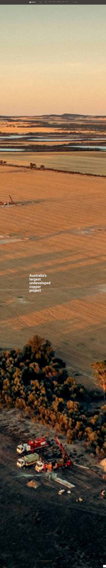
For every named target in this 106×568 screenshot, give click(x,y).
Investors (54, 1)
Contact (66, 1)
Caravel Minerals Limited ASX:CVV (46, 560)
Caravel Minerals (40, 2)
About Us (46, 2)
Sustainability (59, 1)
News (63, 1)
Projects (50, 1)
